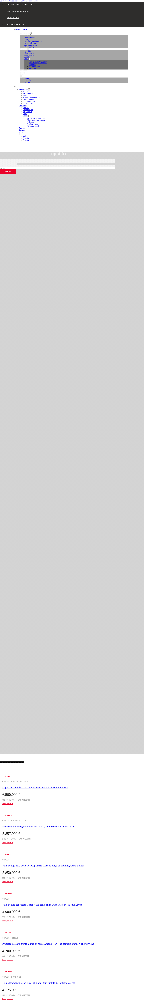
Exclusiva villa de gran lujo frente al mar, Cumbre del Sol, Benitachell (38, 826)
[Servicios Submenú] (28, 49)
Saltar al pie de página (29, 1)
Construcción (29, 53)
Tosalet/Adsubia (30, 37)
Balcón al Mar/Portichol (33, 41)
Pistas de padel (34, 68)
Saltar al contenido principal (10, 1)
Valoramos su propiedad (38, 61)
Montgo (27, 39)
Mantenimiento (34, 67)
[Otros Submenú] (29, 59)
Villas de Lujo (29, 47)
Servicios (23, 49)
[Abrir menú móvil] (15, 86)
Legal (26, 57)
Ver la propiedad (7, 803)
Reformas (32, 65)
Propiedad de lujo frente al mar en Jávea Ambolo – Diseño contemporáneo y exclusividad (48, 943)
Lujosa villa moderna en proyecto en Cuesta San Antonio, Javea (35, 787)
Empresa (23, 70)
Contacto (23, 72)
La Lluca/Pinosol (30, 43)
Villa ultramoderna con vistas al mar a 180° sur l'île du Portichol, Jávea (38, 982)
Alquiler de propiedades (38, 63)
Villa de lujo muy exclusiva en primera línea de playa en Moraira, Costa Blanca (43, 865)
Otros (26, 59)
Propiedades (25, 33)
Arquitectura (29, 55)
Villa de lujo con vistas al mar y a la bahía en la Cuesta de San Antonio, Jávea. (42, 904)
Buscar (8, 171)
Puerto (26, 35)
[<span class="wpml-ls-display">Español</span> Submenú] (21, 76)
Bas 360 (27, 51)
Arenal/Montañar (30, 45)
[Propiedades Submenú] (31, 33)
